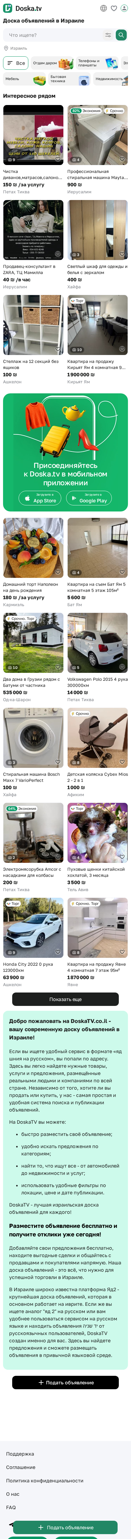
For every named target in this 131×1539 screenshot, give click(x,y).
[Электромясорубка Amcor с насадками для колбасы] (33, 848)
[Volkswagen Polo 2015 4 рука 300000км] (97, 658)
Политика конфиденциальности (44, 1481)
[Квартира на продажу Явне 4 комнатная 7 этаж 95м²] (97, 943)
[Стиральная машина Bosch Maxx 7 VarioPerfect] (33, 753)
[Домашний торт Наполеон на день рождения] (33, 563)
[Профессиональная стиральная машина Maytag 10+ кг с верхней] (97, 150)
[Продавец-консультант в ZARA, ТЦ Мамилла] (33, 245)
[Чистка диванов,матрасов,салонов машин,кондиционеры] (33, 150)
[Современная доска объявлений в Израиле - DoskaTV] (22, 8)
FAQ (11, 1507)
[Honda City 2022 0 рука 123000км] (33, 943)
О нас (12, 1494)
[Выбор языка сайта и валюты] (103, 8)
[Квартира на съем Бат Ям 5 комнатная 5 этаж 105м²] (97, 563)
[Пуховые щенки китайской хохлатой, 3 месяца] (97, 848)
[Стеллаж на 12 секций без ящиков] (33, 340)
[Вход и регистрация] (124, 8)
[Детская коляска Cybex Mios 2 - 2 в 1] (97, 753)
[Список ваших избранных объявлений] (114, 8)
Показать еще (65, 999)
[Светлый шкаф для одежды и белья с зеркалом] (97, 245)
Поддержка (20, 1454)
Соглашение (20, 1467)
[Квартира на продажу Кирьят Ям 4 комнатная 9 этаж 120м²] (97, 340)
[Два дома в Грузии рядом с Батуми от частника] (33, 658)
